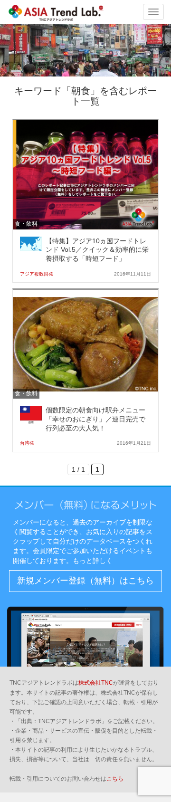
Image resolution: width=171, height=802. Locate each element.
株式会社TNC (95, 682)
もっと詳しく (93, 560)
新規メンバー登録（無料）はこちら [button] (85, 580)
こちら (115, 778)
